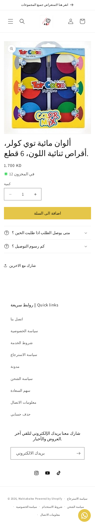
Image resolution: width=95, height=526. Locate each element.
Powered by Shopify (48, 498)
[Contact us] (84, 515)
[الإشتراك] (78, 453)
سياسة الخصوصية (24, 331)
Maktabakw (26, 498)
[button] (10, 21)
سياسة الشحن (22, 378)
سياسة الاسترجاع (24, 354)
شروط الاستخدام (52, 507)
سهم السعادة (20, 390)
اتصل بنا (17, 319)
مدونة (15, 366)
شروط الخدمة (22, 342)
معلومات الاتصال (23, 402)
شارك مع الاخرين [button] (22, 265)
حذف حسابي (21, 414)
